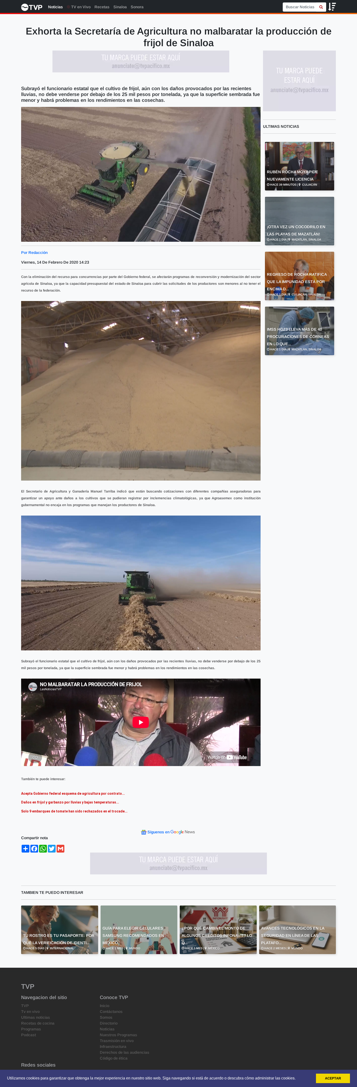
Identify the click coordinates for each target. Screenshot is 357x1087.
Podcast (28, 1035)
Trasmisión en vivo (117, 1041)
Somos (106, 1017)
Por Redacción (34, 252)
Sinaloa (120, 7)
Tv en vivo (30, 1011)
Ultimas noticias (35, 1017)
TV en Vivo (80, 7)
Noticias (55, 7)
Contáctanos (111, 1011)
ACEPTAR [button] (333, 1078)
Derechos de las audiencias (124, 1052)
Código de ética (114, 1058)
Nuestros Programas (118, 1035)
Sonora (137, 7)
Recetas (102, 7)
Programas (31, 1029)
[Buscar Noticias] (321, 7)
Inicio (104, 1006)
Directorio (109, 1023)
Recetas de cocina (37, 1023)
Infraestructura (113, 1046)
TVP (25, 1006)
